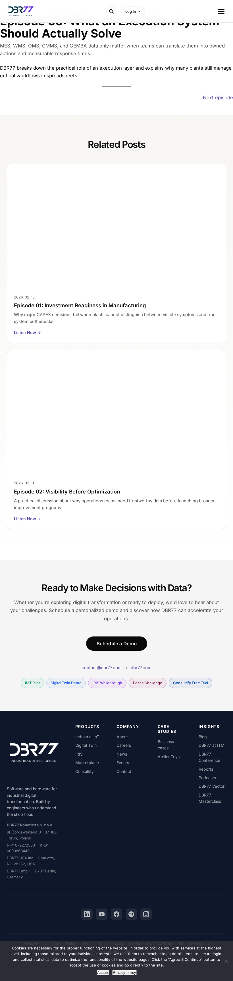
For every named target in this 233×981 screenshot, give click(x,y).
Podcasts (207, 777)
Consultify (84, 771)
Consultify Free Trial (190, 683)
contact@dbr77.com (102, 667)
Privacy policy (124, 972)
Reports (206, 769)
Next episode (218, 97)
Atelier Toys (169, 756)
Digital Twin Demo (66, 683)
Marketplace (87, 762)
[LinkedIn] (87, 914)
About (122, 736)
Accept (103, 972)
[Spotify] (131, 914)
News (121, 754)
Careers (123, 745)
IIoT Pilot (32, 683)
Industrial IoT (87, 736)
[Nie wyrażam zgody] (226, 961)
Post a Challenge (147, 683)
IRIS (79, 754)
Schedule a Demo (117, 643)
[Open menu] (221, 11)
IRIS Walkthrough (107, 683)
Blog (203, 736)
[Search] (111, 11)
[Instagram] (146, 914)
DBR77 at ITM (211, 745)
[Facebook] (116, 914)
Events (122, 762)
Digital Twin (86, 745)
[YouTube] (101, 914)
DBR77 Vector (211, 786)
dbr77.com (141, 667)
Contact (123, 771)
